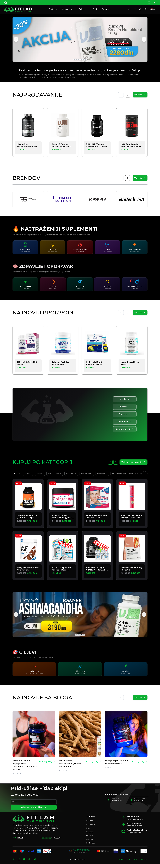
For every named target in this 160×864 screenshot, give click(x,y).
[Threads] (34, 859)
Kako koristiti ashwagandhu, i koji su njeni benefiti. (70, 764)
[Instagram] (19, 859)
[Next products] (127, 94)
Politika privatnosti (139, 859)
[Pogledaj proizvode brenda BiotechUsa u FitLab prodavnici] (132, 199)
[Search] (5, 2)
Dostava (89, 839)
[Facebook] (14, 859)
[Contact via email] (149, 2)
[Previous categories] (110, 462)
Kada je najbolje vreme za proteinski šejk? (116, 762)
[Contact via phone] (154, 2)
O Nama (89, 836)
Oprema (105, 9)
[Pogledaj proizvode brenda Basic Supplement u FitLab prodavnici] (28, 199)
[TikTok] (29, 859)
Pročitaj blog (45, 761)
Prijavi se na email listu (32, 807)
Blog (88, 828)
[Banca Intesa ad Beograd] (80, 851)
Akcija (95, 9)
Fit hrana (82, 9)
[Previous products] (121, 94)
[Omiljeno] (135, 9)
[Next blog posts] (127, 312)
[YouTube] (24, 859)
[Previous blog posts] (121, 312)
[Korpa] (145, 9)
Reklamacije (91, 843)
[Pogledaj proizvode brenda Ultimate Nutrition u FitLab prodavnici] (62, 199)
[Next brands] (127, 178)
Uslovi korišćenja (123, 859)
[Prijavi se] (140, 9)
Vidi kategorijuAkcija (131, 462)
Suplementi (67, 9)
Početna (89, 821)
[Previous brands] (121, 178)
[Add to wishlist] (39, 112)
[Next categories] (115, 462)
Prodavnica (53, 9)
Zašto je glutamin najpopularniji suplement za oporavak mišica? (25, 765)
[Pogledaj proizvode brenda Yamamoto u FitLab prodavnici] (97, 199)
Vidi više (138, 95)
